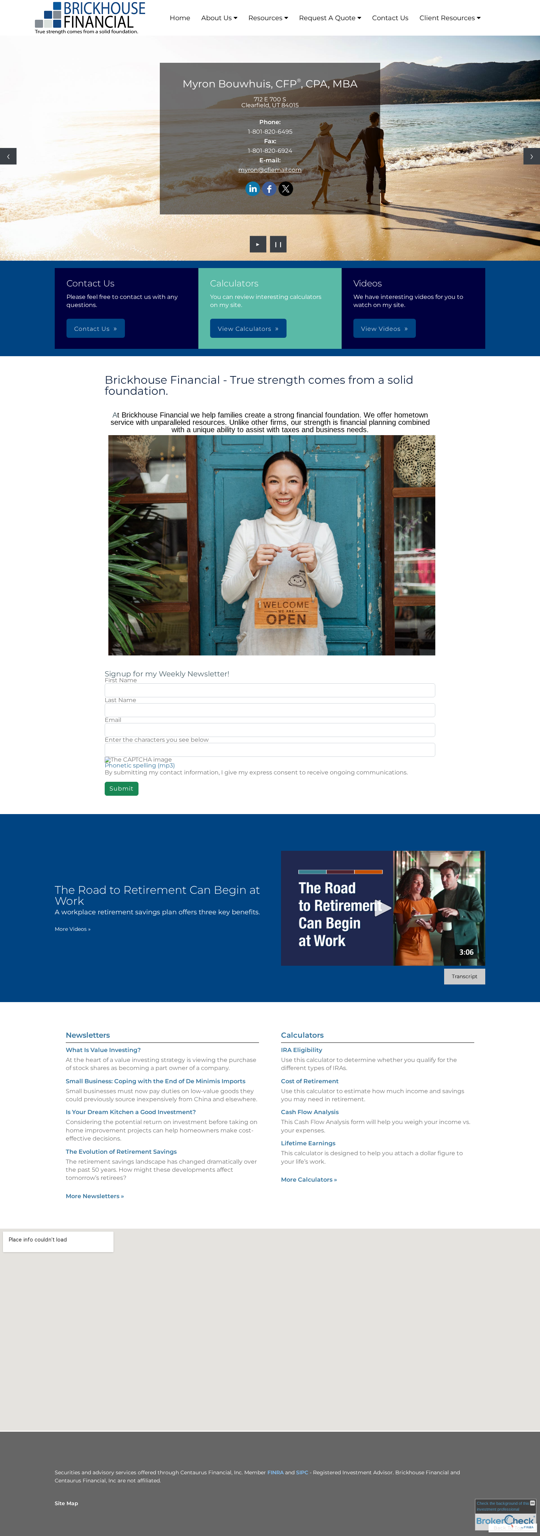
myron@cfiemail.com (270, 169)
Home (180, 18)
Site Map (66, 1503)
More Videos (73, 929)
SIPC (302, 1472)
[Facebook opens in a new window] (269, 189)
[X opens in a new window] (285, 189)
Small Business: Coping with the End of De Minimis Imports (155, 1081)
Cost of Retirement (310, 1081)
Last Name (120, 700)
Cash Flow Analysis (310, 1112)
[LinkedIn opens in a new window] (252, 189)
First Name (121, 680)
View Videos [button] (381, 328)
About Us (216, 18)
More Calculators (309, 1179)
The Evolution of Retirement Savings (121, 1151)
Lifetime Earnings (308, 1143)
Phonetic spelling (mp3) (140, 765)
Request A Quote (327, 18)
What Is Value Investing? (103, 1050)
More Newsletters (95, 1196)
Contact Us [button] (92, 328)
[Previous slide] (8, 156)
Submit (121, 788)
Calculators (302, 1035)
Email (113, 720)
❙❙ (278, 244)
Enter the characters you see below (157, 740)
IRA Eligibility (301, 1050)
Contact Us (390, 18)
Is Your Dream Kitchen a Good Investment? (131, 1112)
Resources (265, 18)
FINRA (275, 1472)
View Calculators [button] (244, 328)
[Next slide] (531, 156)
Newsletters (88, 1035)
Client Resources (447, 18)
